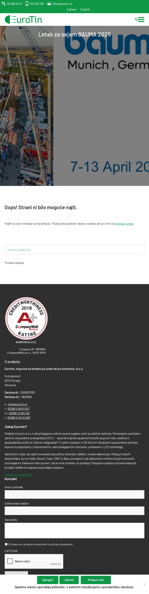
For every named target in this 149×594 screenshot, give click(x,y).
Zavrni (69, 580)
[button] (141, 19)
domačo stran (124, 223)
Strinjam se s (40, 544)
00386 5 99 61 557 (18, 408)
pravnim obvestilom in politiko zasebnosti (48, 544)
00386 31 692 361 (19, 413)
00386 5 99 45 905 (19, 417)
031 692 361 (37, 3)
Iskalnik (16, 238)
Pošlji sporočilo (16, 574)
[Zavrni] (144, 584)
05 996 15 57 (14, 3)
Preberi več (96, 580)
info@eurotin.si (62, 3)
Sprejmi (47, 580)
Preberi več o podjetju (18, 474)
